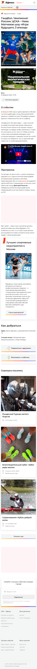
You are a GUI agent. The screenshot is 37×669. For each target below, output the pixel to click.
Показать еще (18, 536)
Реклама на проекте (7, 615)
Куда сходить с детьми (8, 644)
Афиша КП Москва (9, 13)
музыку (23, 181)
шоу (9, 176)
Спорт (19, 13)
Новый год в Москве (7, 647)
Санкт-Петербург (25, 618)
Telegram (22, 650)
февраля (6, 112)
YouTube (22, 647)
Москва (22, 615)
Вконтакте (23, 644)
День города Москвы (7, 650)
